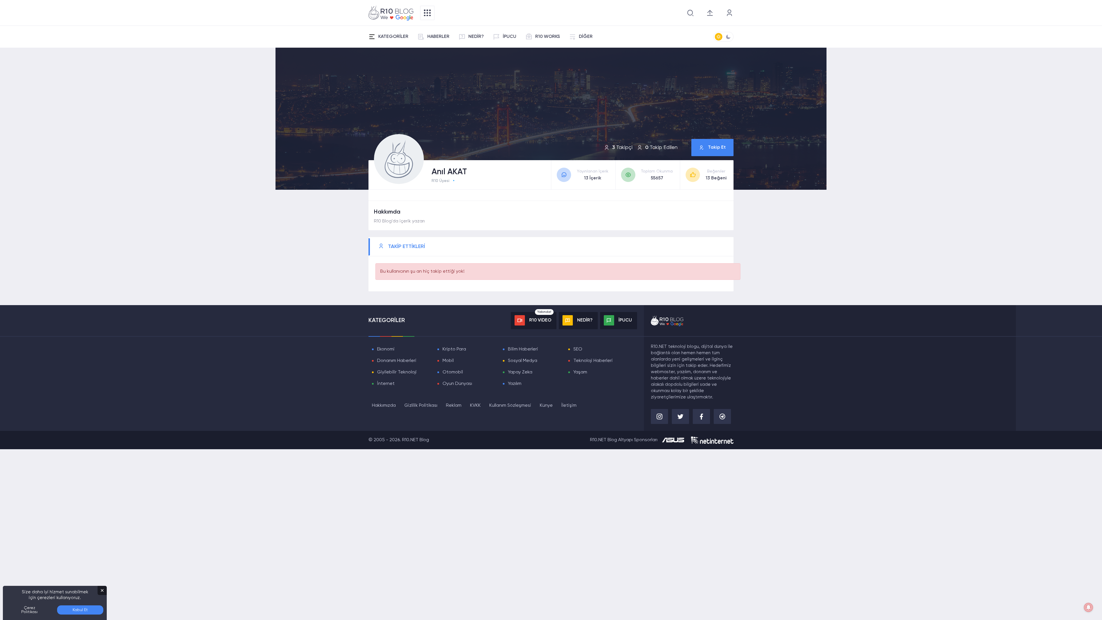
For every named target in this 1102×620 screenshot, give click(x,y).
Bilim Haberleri (523, 349)
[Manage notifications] (1088, 607)
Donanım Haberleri (396, 361)
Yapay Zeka (520, 372)
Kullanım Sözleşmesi (510, 405)
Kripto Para (454, 349)
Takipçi (622, 147)
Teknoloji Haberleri (593, 361)
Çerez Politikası (29, 610)
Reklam (453, 405)
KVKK (475, 405)
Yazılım (514, 383)
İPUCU (509, 36)
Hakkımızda (384, 405)
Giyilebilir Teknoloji (397, 372)
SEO (577, 349)
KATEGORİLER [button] (393, 36)
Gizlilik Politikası (420, 405)
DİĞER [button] (586, 36)
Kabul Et (80, 610)
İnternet (386, 383)
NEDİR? (476, 36)
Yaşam (580, 372)
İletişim (569, 405)
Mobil (448, 361)
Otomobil (453, 372)
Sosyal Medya (522, 361)
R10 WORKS (547, 36)
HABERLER (438, 36)
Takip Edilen (661, 147)
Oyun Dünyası (457, 383)
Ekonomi (386, 349)
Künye (546, 405)
